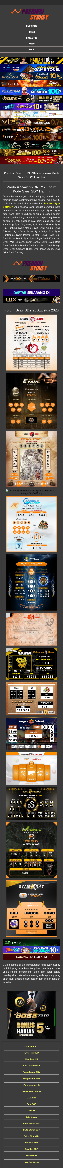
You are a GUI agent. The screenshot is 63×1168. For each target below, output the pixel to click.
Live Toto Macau (31, 1065)
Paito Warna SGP (31, 1130)
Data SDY (31, 1098)
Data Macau (31, 1117)
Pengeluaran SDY (31, 1072)
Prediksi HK (31, 1155)
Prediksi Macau (31, 1162)
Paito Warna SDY (31, 1123)
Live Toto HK (31, 1059)
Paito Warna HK (31, 1136)
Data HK (32, 1110)
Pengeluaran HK (31, 1085)
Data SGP (31, 1104)
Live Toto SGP (31, 1053)
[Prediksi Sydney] (31, 60)
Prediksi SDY (31, 1142)
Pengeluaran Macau (31, 1091)
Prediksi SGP (31, 1149)
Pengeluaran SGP (31, 1078)
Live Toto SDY (31, 1046)
